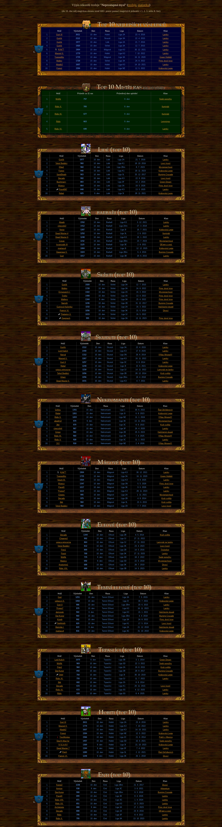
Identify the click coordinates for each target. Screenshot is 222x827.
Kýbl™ (61, 49)
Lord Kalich (63, 351)
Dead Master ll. (63, 381)
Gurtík (59, 38)
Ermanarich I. (64, 292)
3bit (58, 425)
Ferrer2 (59, 785)
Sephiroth (61, 623)
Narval (63, 355)
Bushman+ (61, 182)
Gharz (63, 377)
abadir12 (58, 421)
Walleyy (64, 299)
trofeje (132, 5)
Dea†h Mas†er (63, 741)
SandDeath (61, 174)
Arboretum (165, 788)
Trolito (64, 296)
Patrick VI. (64, 310)
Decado (61, 178)
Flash (64, 752)
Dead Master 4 (61, 233)
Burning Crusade (165, 174)
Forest (59, 68)
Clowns (61, 495)
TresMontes (65, 737)
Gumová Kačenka (64, 307)
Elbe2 (61, 167)
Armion (59, 788)
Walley (59, 61)
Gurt (62, 256)
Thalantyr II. (66, 314)
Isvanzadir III (62, 244)
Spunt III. (61, 480)
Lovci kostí (166, 163)
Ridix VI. (58, 129)
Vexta (61, 230)
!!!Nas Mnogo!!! (165, 355)
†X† (58, 443)
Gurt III (59, 34)
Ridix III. (58, 114)
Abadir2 (59, 64)
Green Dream (165, 182)
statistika (143, 5)
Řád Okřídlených (165, 410)
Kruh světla (165, 373)
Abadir (62, 222)
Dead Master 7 (63, 748)
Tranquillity (59, 57)
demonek (60, 612)
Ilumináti (165, 106)
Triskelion (165, 550)
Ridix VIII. (63, 568)
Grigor (58, 432)
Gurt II (63, 362)
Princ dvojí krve (165, 61)
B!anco (61, 186)
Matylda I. (59, 627)
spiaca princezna (63, 369)
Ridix (58, 121)
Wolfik (58, 99)
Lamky (166, 34)
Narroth (64, 303)
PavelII (61, 487)
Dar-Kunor (59, 616)
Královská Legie (166, 68)
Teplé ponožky (165, 99)
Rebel (61, 193)
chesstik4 (58, 428)
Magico (63, 561)
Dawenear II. (61, 252)
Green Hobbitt (166, 57)
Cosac (62, 241)
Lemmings (165, 121)
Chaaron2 (63, 538)
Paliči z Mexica (165, 737)
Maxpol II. (59, 53)
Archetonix (59, 807)
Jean (61, 675)
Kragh (59, 619)
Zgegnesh (66, 318)
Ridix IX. (59, 690)
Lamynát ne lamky (165, 369)
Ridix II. (58, 106)
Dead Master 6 (61, 237)
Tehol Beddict (61, 163)
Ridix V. (58, 440)
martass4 (62, 248)
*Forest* (61, 491)
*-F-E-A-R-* (63, 745)
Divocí (166, 310)
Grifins (58, 410)
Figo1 (63, 550)
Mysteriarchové (165, 167)
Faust (63, 553)
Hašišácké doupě (165, 307)
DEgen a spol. (166, 244)
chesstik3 (62, 226)
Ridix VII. (59, 803)
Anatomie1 (63, 565)
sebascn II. (60, 601)
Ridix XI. (59, 678)
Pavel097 (63, 189)
